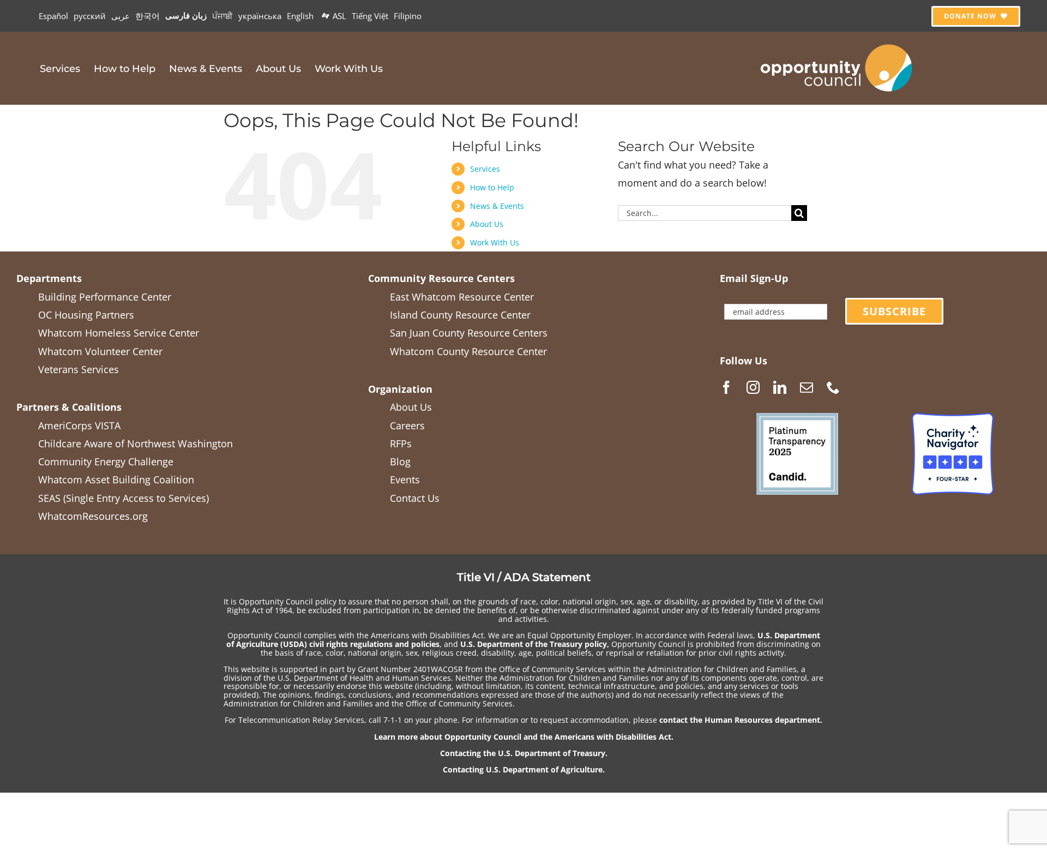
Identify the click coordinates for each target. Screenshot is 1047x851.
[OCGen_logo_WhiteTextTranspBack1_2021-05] (837, 42)
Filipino (408, 15)
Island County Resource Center (460, 314)
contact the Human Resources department (739, 720)
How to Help (492, 187)
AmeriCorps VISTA (79, 425)
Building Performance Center (104, 296)
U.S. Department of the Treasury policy (533, 644)
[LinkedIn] (779, 387)
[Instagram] (753, 387)
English (300, 15)
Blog (400, 461)
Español (53, 15)
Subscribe (894, 311)
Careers (407, 425)
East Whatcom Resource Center (462, 296)
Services (485, 169)
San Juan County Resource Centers (468, 332)
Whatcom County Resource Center (468, 351)
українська (259, 15)
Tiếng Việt (370, 15)
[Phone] (833, 387)
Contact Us (415, 498)
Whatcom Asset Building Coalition (116, 479)
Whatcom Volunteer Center (100, 351)
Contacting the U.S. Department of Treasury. (523, 753)
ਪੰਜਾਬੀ (222, 15)
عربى (120, 15)
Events (405, 479)
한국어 (147, 15)
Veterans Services (78, 369)
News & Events (497, 206)
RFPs (401, 443)
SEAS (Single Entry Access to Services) (123, 498)
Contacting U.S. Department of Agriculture (523, 769)
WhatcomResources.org (93, 516)
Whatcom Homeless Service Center (118, 332)
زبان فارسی (186, 15)
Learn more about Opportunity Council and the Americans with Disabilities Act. (523, 737)
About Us (486, 224)
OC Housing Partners (86, 314)
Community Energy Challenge (105, 461)
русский (90, 15)
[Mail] (806, 387)
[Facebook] (726, 387)
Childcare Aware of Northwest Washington (135, 443)
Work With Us (494, 242)
